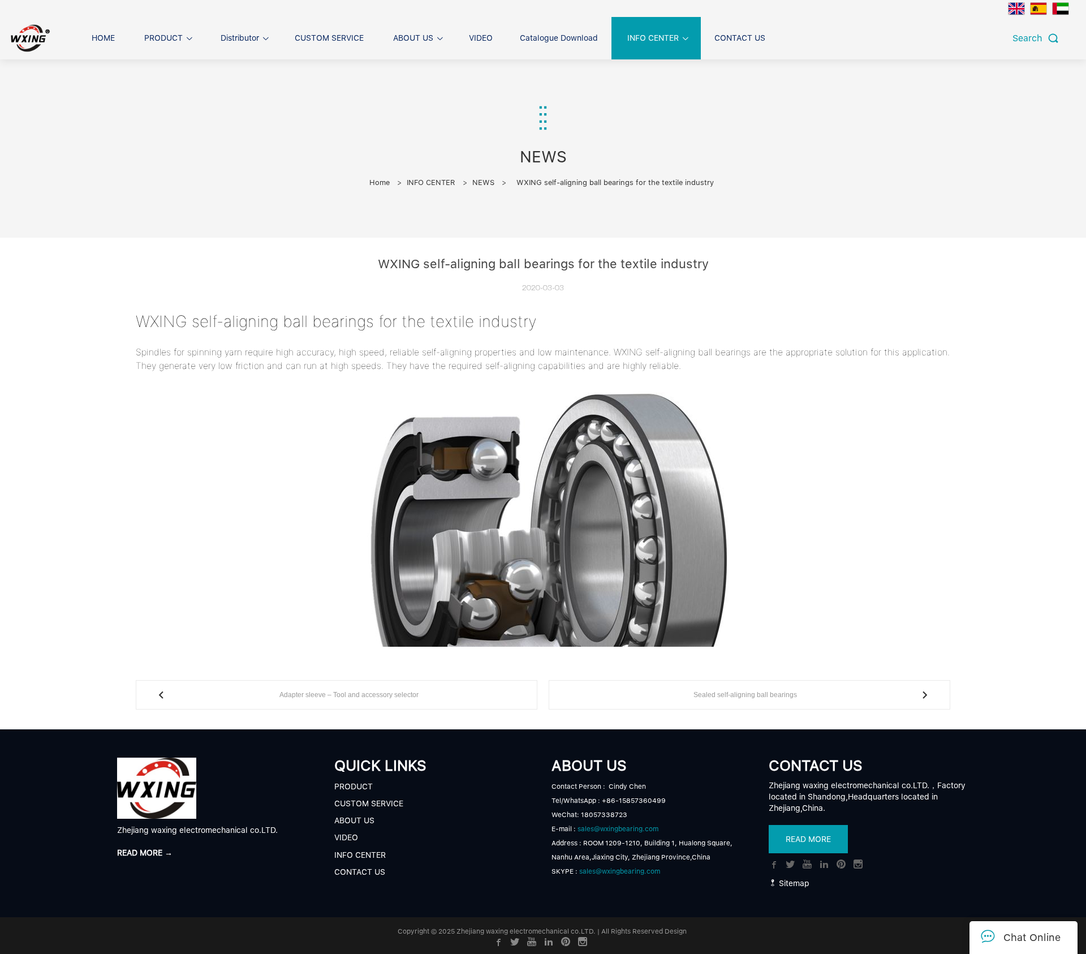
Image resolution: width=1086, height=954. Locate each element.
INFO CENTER (431, 182)
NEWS (483, 182)
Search (1030, 38)
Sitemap (793, 883)
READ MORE (808, 839)
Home (379, 182)
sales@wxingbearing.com (618, 829)
